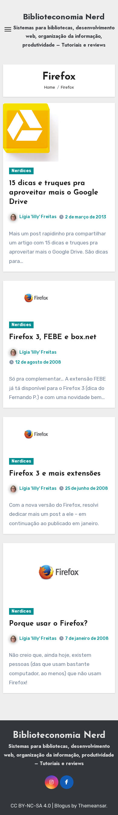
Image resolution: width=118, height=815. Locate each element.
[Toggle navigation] (8, 29)
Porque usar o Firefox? (48, 623)
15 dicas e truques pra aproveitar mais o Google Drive (53, 193)
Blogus (62, 806)
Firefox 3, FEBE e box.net (53, 337)
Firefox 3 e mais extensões (54, 473)
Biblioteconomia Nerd (64, 16)
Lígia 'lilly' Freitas (38, 216)
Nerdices (21, 170)
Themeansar (92, 806)
